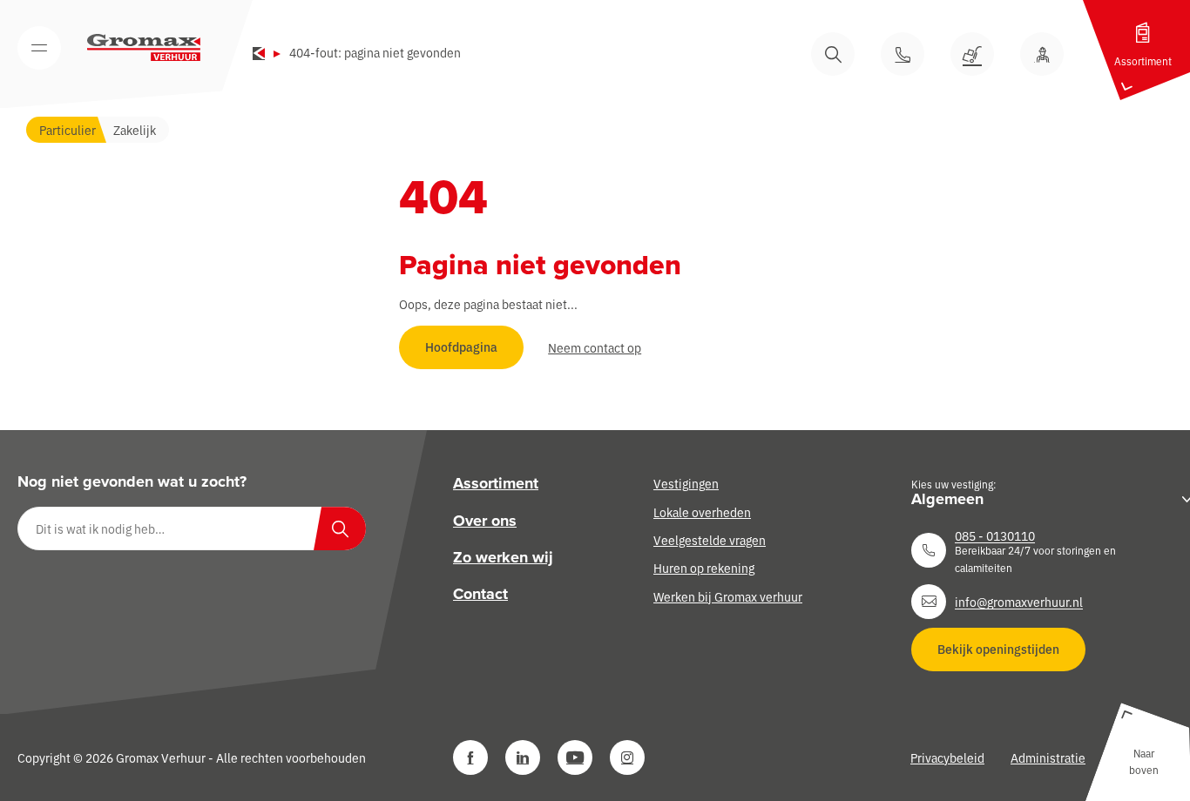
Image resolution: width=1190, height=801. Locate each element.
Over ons (485, 520)
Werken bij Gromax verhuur (727, 596)
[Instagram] (627, 757)
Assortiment (495, 483)
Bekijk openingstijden (998, 648)
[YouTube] (575, 757)
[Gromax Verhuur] (143, 48)
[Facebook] (470, 757)
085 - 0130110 (995, 535)
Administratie (1048, 757)
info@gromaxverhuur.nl (1019, 601)
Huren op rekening (703, 567)
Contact (480, 593)
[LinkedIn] (522, 757)
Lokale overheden (702, 512)
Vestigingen (686, 483)
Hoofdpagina (461, 346)
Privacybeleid (947, 757)
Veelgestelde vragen (709, 540)
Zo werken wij (503, 557)
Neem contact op (594, 347)
